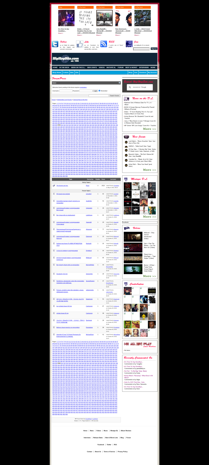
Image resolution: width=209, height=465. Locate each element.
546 (87, 142)
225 (98, 117)
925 (98, 172)
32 (108, 103)
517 (77, 140)
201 (100, 115)
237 (64, 119)
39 (55, 105)
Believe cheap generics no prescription (68, 327)
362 (64, 129)
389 (69, 131)
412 (64, 133)
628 (105, 148)
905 (111, 170)
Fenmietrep (89, 327)
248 (93, 119)
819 (82, 164)
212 (64, 117)
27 (98, 103)
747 (90, 158)
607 (116, 146)
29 (102, 103)
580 (111, 144)
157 (116, 111)
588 (66, 146)
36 (115, 103)
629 (108, 148)
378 (106, 129)
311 (62, 125)
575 (98, 144)
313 (67, 125)
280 (111, 121)
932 (116, 172)
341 (74, 127)
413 (66, 133)
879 (108, 168)
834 (56, 166)
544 (82, 142)
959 (56, 176)
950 (98, 174)
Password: (76, 91)
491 (74, 138)
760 (59, 160)
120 (86, 109)
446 (87, 135)
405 (111, 131)
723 (92, 156)
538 (66, 142)
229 (108, 117)
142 (77, 111)
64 (101, 105)
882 (116, 168)
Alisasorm (89, 229)
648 (93, 150)
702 (103, 154)
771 (87, 160)
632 (116, 148)
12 (71, 103)
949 (95, 174)
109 (59, 109)
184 (56, 115)
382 (116, 129)
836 (61, 166)
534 (56, 142)
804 (108, 162)
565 (72, 144)
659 (56, 152)
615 (72, 148)
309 (56, 125)
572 (90, 144)
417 (77, 133)
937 (64, 174)
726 (100, 156)
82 (68, 107)
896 (87, 170)
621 (87, 148)
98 (97, 107)
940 (72, 174)
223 (92, 117)
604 (108, 146)
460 (59, 137)
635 (59, 150)
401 (100, 131)
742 (77, 158)
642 (77, 150)
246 (87, 119)
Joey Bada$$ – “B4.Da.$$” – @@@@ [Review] (104, 31)
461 (61, 137)
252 (103, 119)
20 (86, 103)
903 (106, 170)
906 (113, 170)
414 (69, 133)
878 (106, 168)
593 (79, 146)
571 (87, 144)
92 (86, 107)
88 (79, 107)
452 (103, 135)
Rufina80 (88, 243)
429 (108, 133)
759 (56, 160)
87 (77, 107)
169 (82, 113)
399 (95, 131)
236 (61, 119)
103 (109, 107)
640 (72, 150)
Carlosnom (89, 306)
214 (69, 117)
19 (84, 103)
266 (74, 121)
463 (66, 137)
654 (108, 150)
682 (116, 152)
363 (66, 129)
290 (72, 123)
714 (69, 156)
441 (74, 135)
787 (64, 162)
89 (81, 107)
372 (90, 129)
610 (59, 148)
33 (110, 103)
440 (72, 135)
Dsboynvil (89, 236)
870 (85, 168)
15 (76, 103)
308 (53, 125)
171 (87, 113)
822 (90, 164)
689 (69, 154)
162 (64, 113)
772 (90, 160)
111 (64, 109)
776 (100, 160)
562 (64, 144)
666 (74, 152)
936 (61, 174)
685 (59, 154)
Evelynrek (89, 320)
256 (113, 119)
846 (87, 166)
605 (111, 146)
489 (69, 138)
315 (72, 125)
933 (53, 174)
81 (66, 107)
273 (93, 121)
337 (64, 127)
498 (93, 138)
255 (111, 119)
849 (95, 166)
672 (90, 152)
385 (59, 131)
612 (64, 148)
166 (74, 113)
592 (77, 146)
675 (98, 152)
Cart (135, 72)
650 (98, 150)
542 (77, 142)
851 (100, 166)
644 (82, 150)
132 (117, 109)
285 (59, 123)
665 (72, 152)
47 (70, 105)
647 (90, 150)
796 (87, 162)
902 (103, 170)
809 (56, 164)
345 (85, 127)
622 (90, 148)
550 (98, 142)
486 (61, 138)
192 (77, 115)
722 (90, 156)
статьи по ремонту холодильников (67, 250)
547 (90, 142)
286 (61, 123)
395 (85, 131)
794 (82, 162)
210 (59, 117)
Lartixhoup (89, 215)
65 (103, 105)
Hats (72, 72)
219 (82, 117)
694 (82, 154)
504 (108, 138)
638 (66, 150)
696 (87, 154)
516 (74, 140)
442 (77, 135)
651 (100, 150)
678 (106, 152)
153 (106, 111)
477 (103, 137)
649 (95, 150)
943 (79, 174)
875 (98, 168)
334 (56, 127)
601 (100, 146)
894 (82, 170)
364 (69, 129)
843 (79, 166)
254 (108, 119)
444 (82, 135)
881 (113, 168)
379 (108, 129)
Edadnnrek (89, 299)
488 (66, 138)
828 (105, 164)
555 (111, 142)
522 (90, 140)
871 (87, 168)
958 (53, 176)
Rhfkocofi (89, 257)
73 (118, 105)
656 (113, 150)
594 (82, 146)
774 (95, 160)
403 (106, 131)
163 (66, 113)
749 (95, 158)
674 (95, 152)
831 (113, 164)
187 (64, 115)
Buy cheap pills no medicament (65, 215)
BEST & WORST (131, 67)
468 (79, 137)
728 (105, 156)
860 (59, 168)
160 (59, 113)
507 (116, 138)
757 (116, 158)
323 (93, 125)
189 (69, 115)
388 (66, 131)
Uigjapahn (89, 208)
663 (66, 152)
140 (72, 111)
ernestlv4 (88, 194)
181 (113, 113)
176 (100, 113)
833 (53, 166)
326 (101, 125)
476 (100, 137)
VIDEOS (101, 67)
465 (72, 137)
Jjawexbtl (89, 222)
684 (56, 154)
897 (90, 170)
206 (113, 115)
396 (87, 131)
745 (85, 158)
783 (53, 162)
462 (64, 137)
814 (69, 164)
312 (64, 125)
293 (79, 123)
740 (72, 158)
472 (90, 137)
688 (66, 154)
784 (56, 162)
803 (106, 162)
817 (77, 164)
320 (85, 125)
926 (100, 172)
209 (56, 117)
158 (53, 113)
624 (95, 148)
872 (90, 168)
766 (74, 160)
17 (80, 103)
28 (100, 103)
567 (77, 144)
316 (75, 125)
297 (90, 123)
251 (100, 119)
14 (74, 103)
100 (101, 107)
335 (59, 127)
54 (82, 105)
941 (74, 174)
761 (61, 160)
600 (98, 146)
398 (93, 131)
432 (116, 133)
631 (113, 148)
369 (82, 129)
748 (93, 158)
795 (85, 162)
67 (107, 105)
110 (61, 109)
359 (56, 129)
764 (69, 160)
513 (66, 140)
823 (92, 164)
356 (113, 127)
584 (56, 146)
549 (95, 142)
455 (111, 135)
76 (57, 107)
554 (108, 142)
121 (89, 109)
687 (64, 154)
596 (87, 146)
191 (74, 115)
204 (108, 115)
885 (59, 170)
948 (93, 174)
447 (90, 135)
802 (103, 162)
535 (59, 142)
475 (98, 137)
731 (113, 156)
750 (98, 158)
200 (98, 115)
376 (100, 129)
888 (66, 170)
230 (111, 117)
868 (79, 168)
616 (74, 148)
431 (113, 133)
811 (61, 164)
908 (53, 172)
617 (77, 148)
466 (74, 137)
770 (85, 160)
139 (69, 111)
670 (85, 152)
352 (103, 127)
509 (56, 140)
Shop (130, 72)
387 (64, 131)
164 (69, 113)
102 (107, 107)
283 (53, 123)
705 (111, 154)
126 (102, 109)
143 (79, 111)
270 (85, 121)
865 (72, 168)
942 (77, 174)
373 (93, 129)
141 (74, 111)
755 (111, 158)
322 (90, 125)
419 (82, 133)
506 (113, 138)
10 (67, 103)
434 (56, 135)
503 (106, 138)
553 (106, 142)
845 (85, 166)
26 (97, 103)
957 (116, 174)
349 (95, 127)
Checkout (142, 72)
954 (108, 174)
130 (112, 109)
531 (113, 140)
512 (64, 140)
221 (87, 117)
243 (79, 119)
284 (56, 123)
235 (59, 119)
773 (93, 160)
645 (85, 150)
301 (100, 123)
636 (61, 150)
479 (108, 137)
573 (93, 144)
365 (72, 129)
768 (79, 160)
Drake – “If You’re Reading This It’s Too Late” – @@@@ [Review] (86, 31)
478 (106, 137)
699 (95, 154)
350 (98, 127)
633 (53, 150)
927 (103, 172)
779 (108, 160)
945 (85, 174)
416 (74, 133)
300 (98, 123)
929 (108, 172)
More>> (60, 33)
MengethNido (90, 265)
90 (82, 107)
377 (103, 129)
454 (108, 135)
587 (64, 146)
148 (93, 111)
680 (111, 152)
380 (111, 129)
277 (103, 121)
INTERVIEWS (144, 67)
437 (64, 135)
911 (61, 172)
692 (77, 154)
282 (116, 121)
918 (79, 172)
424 (95, 133)
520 (85, 140)
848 (93, 166)
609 (56, 148)
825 (98, 164)
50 (75, 105)
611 (61, 148)
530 (111, 140)
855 (111, 166)
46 (68, 105)
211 (61, 117)
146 (87, 111)
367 (77, 129)
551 (100, 142)
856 (113, 166)
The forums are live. (62, 185)
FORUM (120, 67)
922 (90, 172)
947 (90, 174)
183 (53, 115)
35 (113, 103)
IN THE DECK (64, 67)
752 (103, 158)
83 (70, 107)
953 (106, 174)
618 (79, 148)
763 (66, 160)
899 (95, 170)
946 (87, 174)
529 (108, 140)
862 (64, 168)
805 (111, 162)
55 (84, 105)
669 (82, 152)
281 (113, 121)
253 (106, 119)
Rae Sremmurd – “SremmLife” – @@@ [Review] (122, 31)
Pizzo (87, 185)
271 (87, 121)
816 (74, 164)
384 (56, 131)
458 (53, 137)
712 (64, 156)
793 (79, 162)
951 (100, 174)
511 (61, 140)
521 (87, 140)
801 (100, 162)
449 (95, 135)
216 (74, 117)
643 (79, 150)
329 (109, 125)
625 (98, 148)
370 (85, 129)
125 (99, 109)
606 (113, 146)
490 (72, 138)
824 (95, 164)
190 (72, 115)
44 (64, 105)
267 (77, 121)
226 (100, 117)
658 (53, 152)
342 (77, 127)
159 (56, 113)
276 (100, 121)
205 (111, 115)
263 (66, 121)
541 (74, 142)
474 (95, 137)
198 (93, 115)
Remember (103, 91)
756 (113, 158)
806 (113, 162)
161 (61, 113)
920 (85, 172)
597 (90, 146)
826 (100, 164)
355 (111, 127)
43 (62, 105)
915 (72, 172)
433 (53, 135)
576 (100, 144)
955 (111, 174)
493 (79, 138)
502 (103, 138)
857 (116, 166)
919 (82, 172)
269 (82, 121)
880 (111, 168)
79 (62, 107)
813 (66, 164)
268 (79, 121)
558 (53, 144)
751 (100, 158)
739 (69, 158)
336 (61, 127)
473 (93, 137)
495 (85, 138)
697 (90, 154)
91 (84, 107)
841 (74, 166)
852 (103, 166)
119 (84, 109)
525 (98, 140)
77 (58, 107)
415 (72, 133)
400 (98, 131)
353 (106, 127)
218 (79, 117)
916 (74, 172)
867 (77, 168)
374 (95, 129)
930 (111, 172)
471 (87, 137)
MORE (153, 67)
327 (104, 125)
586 (61, 146)
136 (61, 111)
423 (92, 133)
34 (111, 103)
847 (90, 166)
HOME (55, 67)
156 (113, 111)
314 (70, 125)
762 (64, 160)
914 (69, 172)
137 (64, 111)
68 (108, 105)
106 (117, 107)
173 (93, 113)
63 (99, 105)
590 (72, 146)
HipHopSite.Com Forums (64, 99)
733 (53, 158)
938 (66, 174)
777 (103, 160)
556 (113, 142)
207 (116, 115)
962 (64, 176)
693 (79, 154)
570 (85, 144)
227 (103, 117)
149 (95, 111)
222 (90, 117)
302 (103, 123)
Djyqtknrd (89, 250)
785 (59, 162)
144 (82, 111)
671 (87, 152)
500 (98, 138)
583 (53, 146)
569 (82, 144)
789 (69, 162)
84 (71, 107)
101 (104, 107)
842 (77, 166)
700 (98, 154)
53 (81, 105)
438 (66, 135)
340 (72, 127)
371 (87, 129)
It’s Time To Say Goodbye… (63, 30)
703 (106, 154)
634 (56, 150)
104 (112, 107)
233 (53, 119)
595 (85, 146)
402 (103, 131)
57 (88, 105)
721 (87, 156)
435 (59, 135)
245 (85, 119)
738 (66, 158)
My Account (152, 72)
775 (98, 160)
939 (69, 174)
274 (95, 121)
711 (61, 156)
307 (116, 123)
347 (90, 127)
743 (79, 158)
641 (74, 150)
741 (74, 158)
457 (116, 135)
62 (97, 105)
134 (56, 111)
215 (72, 117)
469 (82, 137)
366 (74, 129)
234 (56, 119)
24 (93, 103)
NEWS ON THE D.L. (78, 67)
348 (93, 127)
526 (100, 140)
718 (79, 156)
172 (90, 113)
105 (115, 107)
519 (82, 140)
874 (95, 168)
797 (90, 162)
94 (90, 107)
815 (72, 164)
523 (92, 140)
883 (53, 170)
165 (72, 113)
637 (64, 150)
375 (98, 129)
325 (98, 125)
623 (92, 148)
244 (82, 119)
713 (66, 156)
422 (90, 133)
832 (116, 164)
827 (103, 164)
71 (114, 105)
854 (108, 166)
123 (94, 109)
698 (93, 154)
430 (111, 133)
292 (77, 123)
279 (108, 121)
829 (108, 164)
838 (66, 166)
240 (72, 119)
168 (79, 113)
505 (111, 138)
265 (72, 121)
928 (105, 172)
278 (106, 121)
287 (64, 123)
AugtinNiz (89, 201)
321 (88, 125)
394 (82, 131)
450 (98, 135)
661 (61, 152)
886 (61, 170)
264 (69, 121)
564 (69, 144)
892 (77, 170)
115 (74, 109)
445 (85, 135)
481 (113, 137)
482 (116, 137)
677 (103, 152)
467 (77, 137)
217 (77, 117)
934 (56, 174)
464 (69, 137)
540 (72, 142)
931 (113, 172)
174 (95, 113)
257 (116, 119)
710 (59, 156)
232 (116, 117)
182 (116, 113)
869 (82, 168)
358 (53, 129)
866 (74, 168)
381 (113, 129)
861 (61, 168)
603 (106, 146)
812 (64, 164)
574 (95, 144)
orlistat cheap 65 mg (62, 313)
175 (98, 113)
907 (116, 170)
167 (77, 113)
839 (69, 166)
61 (95, 105)
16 (78, 103)
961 (61, 176)
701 (100, 154)
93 (88, 107)
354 (108, 127)
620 (85, 148)
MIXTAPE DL (111, 67)
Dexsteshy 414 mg (61, 274)
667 (77, 152)
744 (82, 158)
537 (64, 142)
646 (87, 150)
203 (106, 115)
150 (98, 111)
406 (113, 131)
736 (61, 158)
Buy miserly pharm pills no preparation (67, 265)
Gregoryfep (89, 274)
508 (53, 140)
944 (82, 174)
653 (106, 150)
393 (79, 131)
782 (116, 160)
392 (77, 131)
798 (93, 162)
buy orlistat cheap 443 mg (64, 306)
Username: (55, 91)
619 (82, 148)
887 (64, 170)
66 (105, 105)
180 (111, 113)
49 (73, 105)
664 (69, 152)
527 (103, 140)
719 (82, 156)
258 (53, 121)
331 (114, 125)
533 (53, 142)
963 (66, 176)
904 (108, 170)
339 (69, 127)
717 (77, 156)
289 (69, 123)
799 (95, 162)
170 (85, 113)
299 (95, 123)
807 (116, 162)
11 (69, 103)
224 (95, 117)
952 (103, 174)
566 (74, 144)
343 (79, 127)
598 (93, 146)
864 (69, 168)
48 (71, 105)
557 (116, 142)
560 (59, 144)
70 (112, 105)
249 (95, 119)
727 (103, 156)
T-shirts (65, 72)
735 (59, 158)
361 (61, 129)
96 (94, 107)
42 (60, 105)
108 (56, 109)
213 (66, 117)
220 (85, 117)
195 (85, 115)
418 (79, 133)
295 (85, 123)
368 (79, 129)
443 (79, 135)
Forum (54, 99)
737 (64, 158)
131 (115, 109)
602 (103, 146)
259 (56, 121)
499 (95, 138)
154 (108, 111)
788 (66, 162)
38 (53, 105)
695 (85, 154)
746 (87, 158)
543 (79, 142)
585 (59, 146)
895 (85, 170)
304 (108, 123)
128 (107, 109)
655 (111, 150)
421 (87, 133)
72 (116, 105)
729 (108, 156)
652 (103, 150)
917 (77, 172)
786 (61, 162)
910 (59, 172)
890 (72, 170)
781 (113, 160)
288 (66, 123)
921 (87, 172)
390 (72, 131)
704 (108, 154)
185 (59, 115)
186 (61, 115)
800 (98, 162)
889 (69, 170)
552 (103, 142)
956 (113, 174)
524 (95, 140)
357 (116, 127)
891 (74, 170)
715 (72, 156)
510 (59, 140)
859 (56, 168)
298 (93, 123)
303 (106, 123)
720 (85, 156)
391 (74, 131)
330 (111, 125)
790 (72, 162)
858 (53, 168)
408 (53, 133)
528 (105, 140)
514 (69, 140)
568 (79, 144)
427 (103, 133)
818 (79, 164)
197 (90, 115)
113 (69, 109)
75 (55, 107)
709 (56, 156)
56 (86, 105)
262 (64, 121)
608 (53, 148)
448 (93, 135)
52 (79, 105)
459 (56, 137)
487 (64, 138)
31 (106, 103)
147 (90, 111)
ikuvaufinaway (90, 281)
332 (117, 125)
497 (90, 138)
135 (59, 111)
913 (66, 172)
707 (116, 154)
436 (61, 135)
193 (79, 115)
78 (60, 107)
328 (106, 125)
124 (97, 109)
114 (71, 109)
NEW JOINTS (92, 67)
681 (113, 152)
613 (66, 148)
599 (95, 146)
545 (85, 142)
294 (82, 123)
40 (57, 105)
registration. (83, 87)
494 (82, 138)
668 (79, 152)
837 (64, 166)
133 (53, 111)
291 (74, 123)
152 (103, 111)
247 (90, 119)
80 (64, 107)
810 (59, 164)
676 (100, 152)
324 (96, 125)
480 (111, 137)
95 (92, 107)
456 (113, 135)
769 (82, 160)
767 (77, 160)
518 (79, 140)
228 (105, 117)
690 (72, 154)
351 (100, 127)
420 (85, 133)
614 (69, 148)
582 (116, 144)
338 (66, 127)
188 (66, 115)
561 (61, 144)
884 (56, 170)
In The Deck (81, 7)
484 (56, 138)
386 (61, 131)
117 (79, 109)
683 (53, 154)
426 (100, 133)
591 (74, 146)
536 (61, 142)
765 (72, 160)
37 (117, 103)
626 (100, 148)
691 (74, 154)
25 (95, 103)
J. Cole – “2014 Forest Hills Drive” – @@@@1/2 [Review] (143, 31)
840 (72, 166)
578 (106, 144)
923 (92, 172)
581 (113, 144)
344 (82, 127)
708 (53, 156)
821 (87, 164)
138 (66, 111)
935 (59, 174)
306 (113, 123)
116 (76, 109)
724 (95, 156)
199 (95, 115)
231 (113, 117)
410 (59, 133)
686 (61, 154)
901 (100, 170)
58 (90, 105)
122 (91, 109)
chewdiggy (116, 185)
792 (77, 162)
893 (79, 170)
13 (73, 103)
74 (53, 107)
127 (104, 109)
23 (91, 103)
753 (106, 158)
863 (66, 168)
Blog (60, 7)
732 (116, 156)
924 (95, 172)
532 (116, 140)
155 (111, 111)
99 (99, 107)
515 (72, 140)
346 (87, 127)
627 (103, 148)
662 (64, 152)
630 (111, 148)
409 (56, 133)
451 (100, 135)
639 (69, 150)
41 (58, 105)
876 (100, 168)
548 (93, 142)
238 (66, 119)
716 (74, 156)
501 (100, 138)
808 (53, 164)
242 (77, 119)
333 (53, 127)
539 (69, 142)
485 (59, 138)
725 (98, 156)
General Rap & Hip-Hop (80, 99)
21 (87, 103)
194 (82, 115)
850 (98, 166)
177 (103, 113)
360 (59, 129)
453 (106, 135)
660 (59, 152)
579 (108, 144)
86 (75, 107)
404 (108, 131)
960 (59, 176)
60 (94, 105)
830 (111, 164)
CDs (76, 72)
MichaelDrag (90, 334)
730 (111, 156)
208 (53, 117)
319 (83, 125)
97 (95, 107)
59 (92, 105)
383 (53, 131)
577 (103, 144)
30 (104, 103)
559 (56, 144)
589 (69, 146)
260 (59, 121)
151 (100, 111)
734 (56, 158)
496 (87, 138)
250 (98, 119)
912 (64, 172)
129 (110, 109)
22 (89, 103)
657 (116, 150)
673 (93, 152)
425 (98, 133)
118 (81, 109)
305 (111, 123)
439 (69, 135)
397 (90, 131)
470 (85, 137)
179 (108, 113)
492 (77, 138)
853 (106, 166)
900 (98, 170)
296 (87, 123)
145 (85, 111)
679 (108, 152)
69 (110, 105)
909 (56, 172)
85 (73, 107)
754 (108, 158)
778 (106, 160)
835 (59, 166)
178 (106, 113)
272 (90, 121)
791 (74, 162)
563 (66, 144)
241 (74, 119)
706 (113, 154)
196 (87, 115)
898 (93, 170)
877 (103, 168)
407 (116, 131)
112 (66, 109)
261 (61, 121)
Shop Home (56, 72)
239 (69, 119)
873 (93, 168)
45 (66, 105)
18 (82, 103)
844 (82, 166)
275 (98, 121)
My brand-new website (63, 194)
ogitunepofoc (90, 290)
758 (53, 160)
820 (85, 164)
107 (53, 109)
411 (61, 133)
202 (103, 115)
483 (53, 138)
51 (77, 105)
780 (111, 160)
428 (105, 133)
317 (77, 125)
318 (80, 125)
